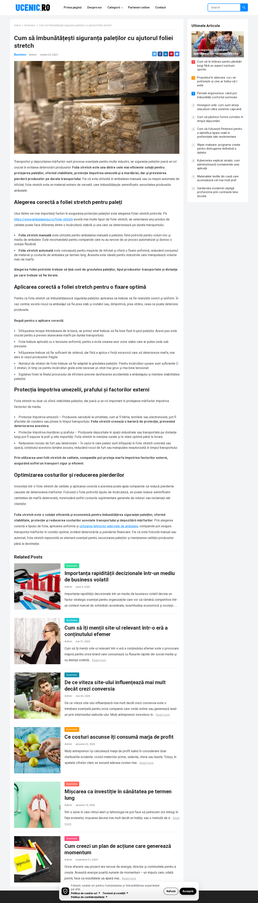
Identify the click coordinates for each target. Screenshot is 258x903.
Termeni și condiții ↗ (115, 893)
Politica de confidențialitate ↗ (89, 896)
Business (30, 25)
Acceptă (188, 891)
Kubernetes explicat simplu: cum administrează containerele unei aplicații (218, 164)
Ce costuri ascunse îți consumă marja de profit (119, 737)
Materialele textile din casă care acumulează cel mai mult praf (218, 178)
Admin (33, 54)
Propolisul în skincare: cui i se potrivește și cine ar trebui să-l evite (217, 81)
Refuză (171, 891)
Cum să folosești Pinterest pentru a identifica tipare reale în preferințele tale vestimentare (219, 133)
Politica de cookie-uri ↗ (85, 893)
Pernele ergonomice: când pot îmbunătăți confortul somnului (217, 95)
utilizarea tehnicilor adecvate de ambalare (109, 526)
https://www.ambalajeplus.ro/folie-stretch (43, 219)
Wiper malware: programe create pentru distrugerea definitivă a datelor (218, 148)
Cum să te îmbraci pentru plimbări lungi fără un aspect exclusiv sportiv (219, 65)
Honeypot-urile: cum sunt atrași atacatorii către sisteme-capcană (219, 107)
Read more (99, 660)
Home (17, 25)
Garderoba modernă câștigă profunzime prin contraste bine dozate (217, 192)
